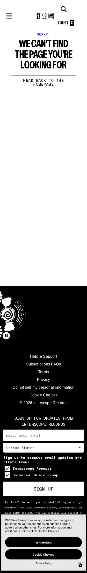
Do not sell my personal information (44, 387)
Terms (43, 372)
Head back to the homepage (43, 82)
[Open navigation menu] (9, 16)
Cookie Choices (43, 395)
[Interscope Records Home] (43, 16)
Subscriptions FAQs (43, 364)
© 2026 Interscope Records (44, 403)
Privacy (43, 380)
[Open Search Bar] (63, 9)
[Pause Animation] (6, 335)
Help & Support (43, 356)
